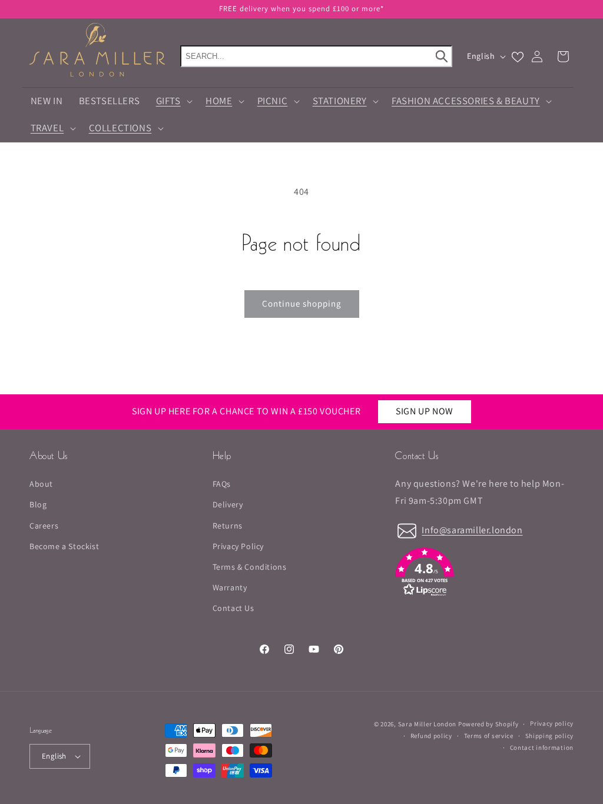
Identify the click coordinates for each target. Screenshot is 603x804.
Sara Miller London (427, 724)
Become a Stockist (64, 546)
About (41, 484)
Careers (43, 525)
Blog (38, 504)
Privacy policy (552, 723)
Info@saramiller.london (472, 530)
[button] (172, 101)
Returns (228, 525)
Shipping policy (549, 736)
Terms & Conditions (250, 567)
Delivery (228, 504)
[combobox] (316, 56)
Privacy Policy (238, 546)
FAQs (222, 484)
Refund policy (431, 736)
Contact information (542, 747)
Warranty (230, 587)
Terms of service (488, 736)
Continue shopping (302, 303)
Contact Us (233, 608)
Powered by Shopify (488, 724)
